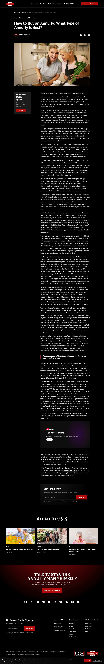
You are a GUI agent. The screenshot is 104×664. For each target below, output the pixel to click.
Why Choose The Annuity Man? (58, 627)
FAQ (86, 631)
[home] (10, 4)
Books (71, 634)
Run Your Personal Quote (55, 4)
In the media (72, 637)
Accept (88, 661)
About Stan (43, 4)
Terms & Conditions (21, 651)
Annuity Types (57, 623)
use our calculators (70, 470)
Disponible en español (60, 630)
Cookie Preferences (33, 651)
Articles (71, 626)
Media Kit (87, 629)
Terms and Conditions (63, 501)
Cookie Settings (97, 661)
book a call (71, 473)
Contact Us (88, 626)
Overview (72, 623)
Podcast (71, 629)
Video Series (72, 631)
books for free (45, 473)
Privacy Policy (73, 501)
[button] (34, 3)
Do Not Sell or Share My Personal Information (53, 651)
